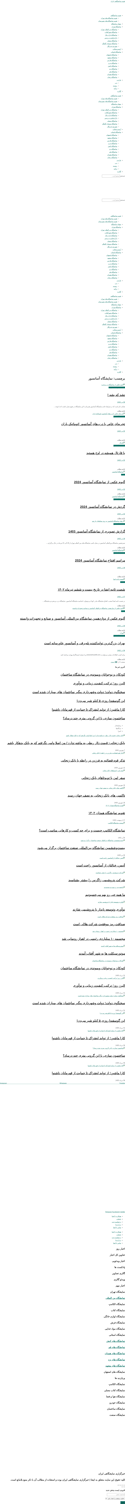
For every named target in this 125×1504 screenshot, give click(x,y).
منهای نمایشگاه (116, 24)
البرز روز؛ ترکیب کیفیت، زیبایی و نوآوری (99, 683)
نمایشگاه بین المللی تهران (109, 29)
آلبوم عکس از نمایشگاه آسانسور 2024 (99, 482)
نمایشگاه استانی (116, 52)
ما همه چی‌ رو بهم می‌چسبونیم (105, 894)
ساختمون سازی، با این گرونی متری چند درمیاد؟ (94, 718)
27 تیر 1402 (121, 597)
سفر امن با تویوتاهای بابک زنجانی (103, 778)
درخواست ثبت (116, 1222)
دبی (116, 83)
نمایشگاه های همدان (115, 1353)
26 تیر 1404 (121, 402)
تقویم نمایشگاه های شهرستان (107, 21)
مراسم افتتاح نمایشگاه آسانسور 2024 (100, 560)
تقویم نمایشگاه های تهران (109, 18)
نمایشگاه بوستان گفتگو (109, 43)
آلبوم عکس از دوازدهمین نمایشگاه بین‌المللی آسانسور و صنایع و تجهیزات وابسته (72, 618)
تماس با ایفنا (117, 1227)
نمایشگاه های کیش (115, 1341)
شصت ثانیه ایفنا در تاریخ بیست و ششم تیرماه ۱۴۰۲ (91, 589)
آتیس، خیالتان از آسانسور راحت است (100, 865)
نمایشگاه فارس (112, 60)
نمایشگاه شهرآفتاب (111, 32)
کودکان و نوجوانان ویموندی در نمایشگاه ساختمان (93, 674)
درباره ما (118, 1225)
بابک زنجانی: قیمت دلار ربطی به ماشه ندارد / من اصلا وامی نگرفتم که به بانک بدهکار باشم (66, 743)
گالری (119, 91)
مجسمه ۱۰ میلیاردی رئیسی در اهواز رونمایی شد (93, 938)
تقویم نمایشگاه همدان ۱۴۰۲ (106, 813)
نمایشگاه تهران (116, 27)
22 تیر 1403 (121, 489)
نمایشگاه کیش (112, 66)
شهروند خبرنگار (112, 46)
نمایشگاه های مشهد (115, 1365)
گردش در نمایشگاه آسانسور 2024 (102, 506)
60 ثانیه (122, 582)
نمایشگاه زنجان (112, 77)
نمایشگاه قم (113, 72)
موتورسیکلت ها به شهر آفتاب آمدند (102, 953)
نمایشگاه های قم (116, 1347)
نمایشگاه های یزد (116, 1359)
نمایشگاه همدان (112, 74)
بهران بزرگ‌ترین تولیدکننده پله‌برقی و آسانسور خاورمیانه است (84, 643)
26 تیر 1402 (121, 626)
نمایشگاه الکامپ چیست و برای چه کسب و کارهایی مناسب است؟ (82, 830)
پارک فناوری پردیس (110, 38)
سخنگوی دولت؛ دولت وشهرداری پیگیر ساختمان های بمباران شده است (78, 692)
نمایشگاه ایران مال (111, 35)
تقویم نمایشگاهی (115, 15)
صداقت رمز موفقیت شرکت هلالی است (99, 924)
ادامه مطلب (121, 411)
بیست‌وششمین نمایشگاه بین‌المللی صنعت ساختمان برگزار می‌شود (81, 848)
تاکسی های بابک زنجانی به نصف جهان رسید (96, 795)
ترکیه (115, 88)
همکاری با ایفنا (116, 1216)
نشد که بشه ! (116, 395)
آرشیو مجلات (117, 49)
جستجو (122, 176)
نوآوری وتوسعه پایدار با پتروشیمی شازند (99, 909)
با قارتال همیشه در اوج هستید (105, 453)
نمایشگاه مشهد (112, 57)
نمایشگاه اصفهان (111, 55)
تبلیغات (119, 1219)
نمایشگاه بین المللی (115, 1298)
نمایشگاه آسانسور (119, 416)
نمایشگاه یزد (113, 69)
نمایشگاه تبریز (112, 63)
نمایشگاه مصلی (112, 41)
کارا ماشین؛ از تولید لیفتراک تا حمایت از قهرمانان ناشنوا (88, 709)
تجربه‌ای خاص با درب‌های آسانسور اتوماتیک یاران (93, 424)
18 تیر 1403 (121, 538)
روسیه (115, 86)
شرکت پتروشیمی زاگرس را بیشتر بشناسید (96, 880)
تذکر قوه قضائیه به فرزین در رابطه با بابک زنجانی (93, 760)
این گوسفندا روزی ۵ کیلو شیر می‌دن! (101, 701)
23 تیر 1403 (121, 431)
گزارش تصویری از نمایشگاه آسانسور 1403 (96, 531)
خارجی (119, 80)
